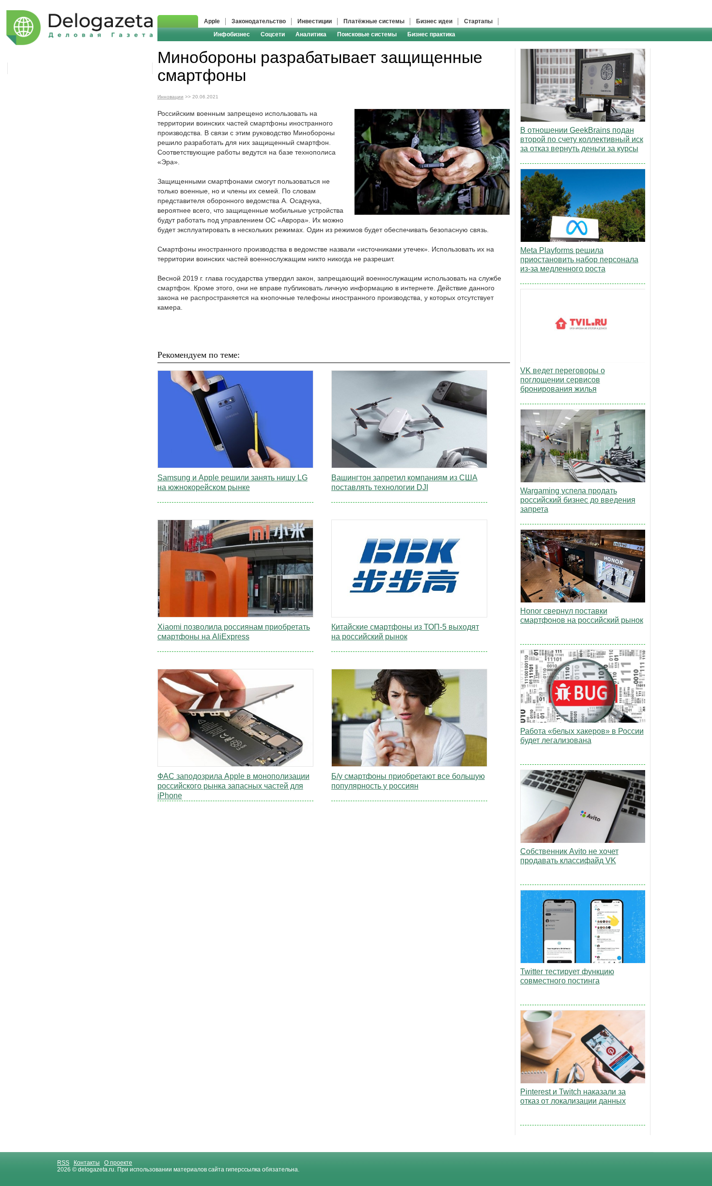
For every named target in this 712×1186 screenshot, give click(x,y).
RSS (63, 1162)
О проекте (118, 1162)
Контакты (87, 1162)
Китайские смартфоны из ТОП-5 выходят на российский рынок (405, 632)
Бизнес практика (431, 34)
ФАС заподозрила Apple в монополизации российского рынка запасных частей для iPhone (233, 786)
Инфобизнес (232, 34)
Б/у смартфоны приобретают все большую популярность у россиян (408, 781)
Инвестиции (314, 21)
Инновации (170, 96)
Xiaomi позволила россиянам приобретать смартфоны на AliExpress (233, 632)
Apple (212, 21)
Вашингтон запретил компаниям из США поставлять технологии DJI (404, 482)
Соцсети (273, 34)
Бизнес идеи (434, 21)
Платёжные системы (373, 21)
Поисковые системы (367, 34)
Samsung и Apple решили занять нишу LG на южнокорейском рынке (232, 482)
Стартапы (478, 21)
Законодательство (259, 21)
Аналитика (310, 34)
